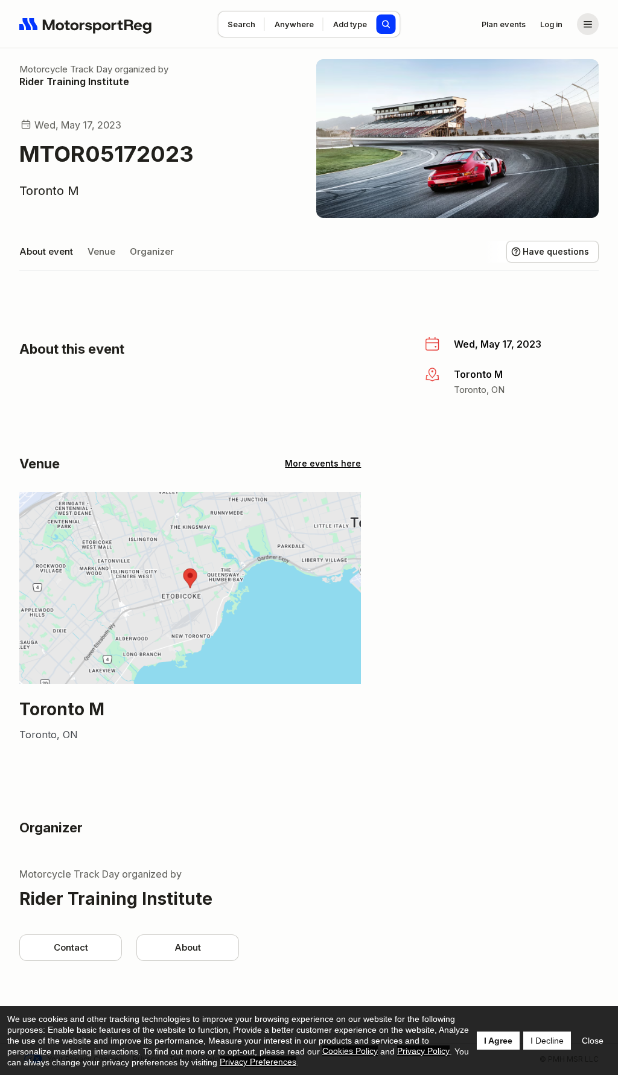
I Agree (498, 1040)
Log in (551, 24)
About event (46, 251)
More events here (323, 463)
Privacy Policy (423, 1051)
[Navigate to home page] (85, 24)
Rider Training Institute (74, 81)
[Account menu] (588, 24)
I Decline (547, 1040)
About (187, 947)
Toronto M (49, 190)
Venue (101, 251)
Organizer (152, 251)
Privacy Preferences (258, 1062)
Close (593, 1040)
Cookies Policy (350, 1051)
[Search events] (386, 24)
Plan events (504, 24)
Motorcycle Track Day (65, 69)
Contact (71, 947)
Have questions (556, 251)
